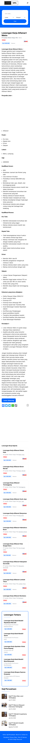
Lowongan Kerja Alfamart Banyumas (15, 513)
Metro (20, 37)
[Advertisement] (15, 114)
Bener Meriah (21, 470)
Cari (15, 21)
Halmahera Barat (22, 531)
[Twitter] (6, 405)
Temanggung (21, 487)
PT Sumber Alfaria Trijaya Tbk (10, 37)
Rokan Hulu (21, 454)
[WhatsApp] (12, 405)
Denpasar (6, 677)
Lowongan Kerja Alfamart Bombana (14, 596)
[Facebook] (3, 405)
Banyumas (21, 515)
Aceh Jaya (21, 501)
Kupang (6, 652)
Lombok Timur (22, 583)
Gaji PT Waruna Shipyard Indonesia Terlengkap (16, 706)
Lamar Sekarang (8, 400)
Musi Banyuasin (7, 665)
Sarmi (5, 639)
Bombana (20, 598)
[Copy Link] (16, 405)
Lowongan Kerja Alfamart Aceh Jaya (15, 499)
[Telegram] (9, 405)
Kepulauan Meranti (8, 626)
